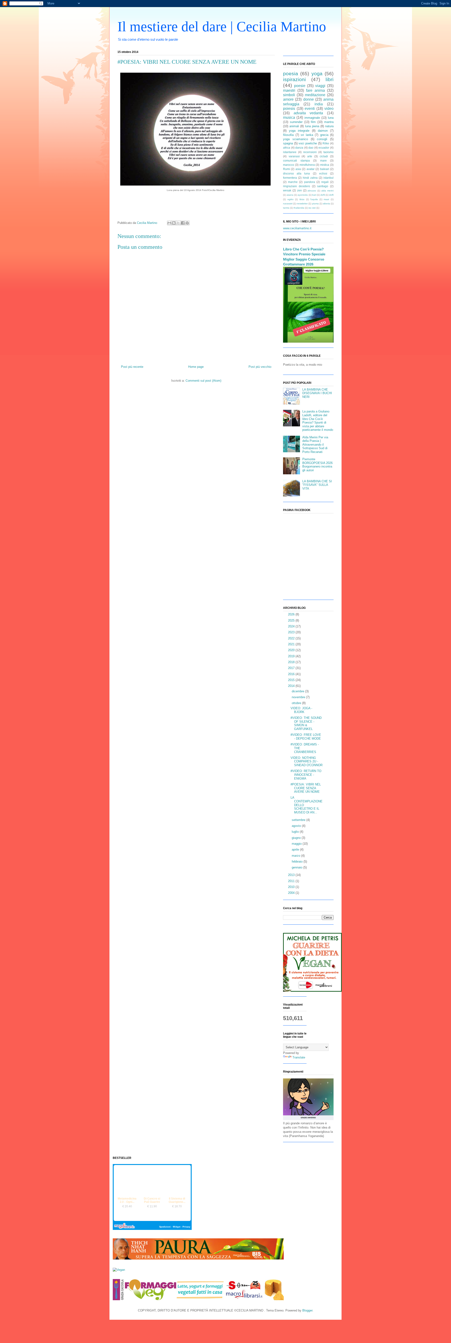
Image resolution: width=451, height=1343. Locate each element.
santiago (322, 186)
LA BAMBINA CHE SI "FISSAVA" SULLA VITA (317, 484)
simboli (289, 95)
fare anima (315, 90)
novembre (299, 697)
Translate (298, 1057)
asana (290, 195)
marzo (296, 855)
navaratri (287, 203)
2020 (291, 650)
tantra (286, 207)
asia (298, 168)
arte (309, 156)
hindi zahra (310, 177)
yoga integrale (299, 130)
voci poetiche (308, 143)
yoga (317, 73)
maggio (297, 843)
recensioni (310, 152)
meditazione (315, 95)
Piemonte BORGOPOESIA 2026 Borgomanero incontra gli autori (317, 464)
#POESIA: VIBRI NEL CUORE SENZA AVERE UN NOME (306, 788)
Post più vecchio (260, 366)
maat (326, 199)
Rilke (326, 143)
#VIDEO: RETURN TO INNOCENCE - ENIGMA (306, 774)
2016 (291, 674)
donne (308, 99)
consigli (322, 139)
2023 (291, 632)
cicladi (324, 156)
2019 (291, 656)
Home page (196, 366)
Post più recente (132, 366)
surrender (296, 122)
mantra (329, 122)
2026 (291, 614)
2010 (291, 887)
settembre (299, 820)
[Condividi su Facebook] (182, 223)
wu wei (312, 207)
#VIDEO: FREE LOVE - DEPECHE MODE (306, 736)
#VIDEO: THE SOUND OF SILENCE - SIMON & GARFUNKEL (306, 723)
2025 (291, 620)
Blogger (307, 1310)
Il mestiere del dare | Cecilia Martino (221, 26)
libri (330, 79)
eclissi (323, 173)
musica (289, 117)
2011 (291, 881)
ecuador (324, 147)
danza (299, 147)
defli (322, 195)
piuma (315, 203)
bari (314, 195)
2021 (291, 644)
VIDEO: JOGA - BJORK (301, 710)
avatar (311, 168)
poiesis (289, 109)
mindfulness (307, 164)
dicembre (298, 691)
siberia (326, 203)
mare (323, 160)
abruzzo (311, 190)
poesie (299, 86)
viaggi (320, 86)
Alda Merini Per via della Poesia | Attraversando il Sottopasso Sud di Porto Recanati (315, 445)
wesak (287, 190)
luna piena (312, 126)
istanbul (328, 177)
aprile (296, 849)
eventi (310, 109)
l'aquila (314, 199)
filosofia (288, 135)
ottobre (297, 703)
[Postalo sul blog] (173, 223)
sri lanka (307, 135)
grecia (324, 135)
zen (299, 190)
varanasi (294, 156)
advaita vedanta (308, 113)
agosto (297, 826)
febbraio (297, 861)
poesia (290, 73)
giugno (297, 838)
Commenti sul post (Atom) (203, 380)
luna (331, 117)
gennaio (297, 867)
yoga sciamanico (295, 139)
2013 (291, 875)
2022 (291, 638)
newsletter (302, 203)
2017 (291, 668)
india (319, 104)
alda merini (327, 190)
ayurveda (303, 195)
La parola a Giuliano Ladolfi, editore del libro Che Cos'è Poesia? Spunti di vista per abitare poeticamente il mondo (317, 421)
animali (294, 126)
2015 (291, 680)
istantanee (289, 152)
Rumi (286, 168)
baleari (324, 168)
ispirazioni (294, 79)
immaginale (312, 117)
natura (329, 126)
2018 (291, 662)
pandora (309, 181)
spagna (288, 143)
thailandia (299, 207)
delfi (331, 195)
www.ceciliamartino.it (297, 228)
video (329, 109)
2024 (291, 626)
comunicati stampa (296, 160)
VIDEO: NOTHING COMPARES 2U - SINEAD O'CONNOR (307, 761)
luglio (296, 831)
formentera (290, 177)
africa (286, 147)
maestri (289, 90)
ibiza (301, 199)
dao (310, 147)
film (313, 122)
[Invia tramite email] (169, 223)
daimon (323, 130)
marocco (288, 164)
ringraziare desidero (296, 186)
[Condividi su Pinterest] (187, 223)
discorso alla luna (296, 173)
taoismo (328, 152)
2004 (291, 893)
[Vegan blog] (119, 1270)
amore (288, 99)
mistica (324, 164)
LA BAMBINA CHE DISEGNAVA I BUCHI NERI (317, 393)
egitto (291, 199)
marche (293, 181)
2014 (291, 686)
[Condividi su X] (178, 223)
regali (325, 181)
